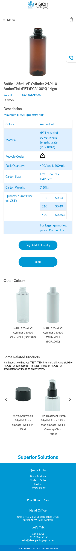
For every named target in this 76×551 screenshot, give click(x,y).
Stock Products (38, 476)
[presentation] (6, 399)
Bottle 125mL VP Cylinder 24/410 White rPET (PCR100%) (53, 334)
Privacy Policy (38, 487)
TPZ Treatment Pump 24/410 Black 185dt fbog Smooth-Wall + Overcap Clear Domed (53, 424)
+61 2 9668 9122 (38, 536)
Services (38, 484)
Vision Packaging (48, 548)
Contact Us (38, 533)
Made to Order (38, 480)
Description (13, 109)
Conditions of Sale (38, 500)
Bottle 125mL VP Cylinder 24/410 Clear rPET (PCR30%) (23, 332)
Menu (11, 20)
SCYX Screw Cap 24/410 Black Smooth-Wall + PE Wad (23, 422)
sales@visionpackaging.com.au (38, 540)
